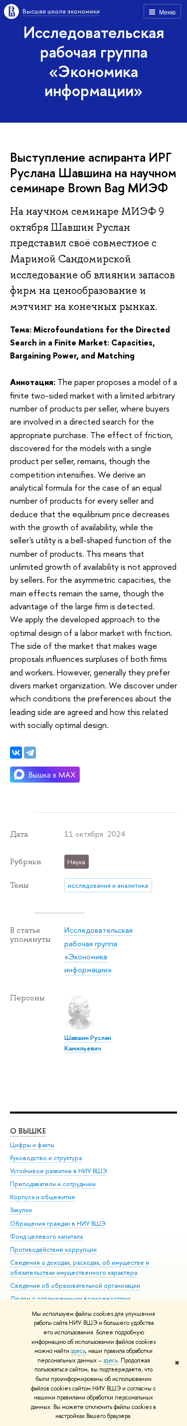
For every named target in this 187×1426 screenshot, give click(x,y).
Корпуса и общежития (42, 1197)
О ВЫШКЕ (28, 1131)
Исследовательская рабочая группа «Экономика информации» (93, 61)
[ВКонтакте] (16, 753)
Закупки (21, 1210)
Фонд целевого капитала (46, 1236)
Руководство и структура (46, 1158)
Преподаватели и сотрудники (53, 1184)
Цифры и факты (32, 1145)
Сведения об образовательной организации (75, 1285)
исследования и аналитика (108, 885)
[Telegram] (30, 753)
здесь (78, 1351)
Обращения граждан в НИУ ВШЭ (58, 1223)
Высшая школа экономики (61, 11)
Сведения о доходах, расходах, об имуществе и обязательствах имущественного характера (79, 1267)
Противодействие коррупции (53, 1249)
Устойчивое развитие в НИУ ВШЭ (58, 1171)
